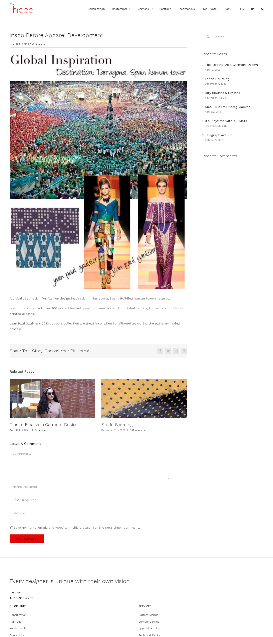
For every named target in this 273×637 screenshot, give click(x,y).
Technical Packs (149, 635)
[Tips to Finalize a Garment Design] (52, 398)
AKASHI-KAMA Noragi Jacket (227, 107)
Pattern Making (148, 614)
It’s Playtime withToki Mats (226, 121)
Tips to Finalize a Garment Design (44, 424)
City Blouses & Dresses (222, 93)
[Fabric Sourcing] (144, 398)
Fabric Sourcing (117, 424)
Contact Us (17, 635)
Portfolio (16, 621)
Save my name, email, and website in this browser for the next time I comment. (77, 527)
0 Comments (37, 44)
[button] (262, 8)
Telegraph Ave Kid (218, 135)
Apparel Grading (149, 628)
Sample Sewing (148, 621)
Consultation (18, 614)
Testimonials (18, 628)
